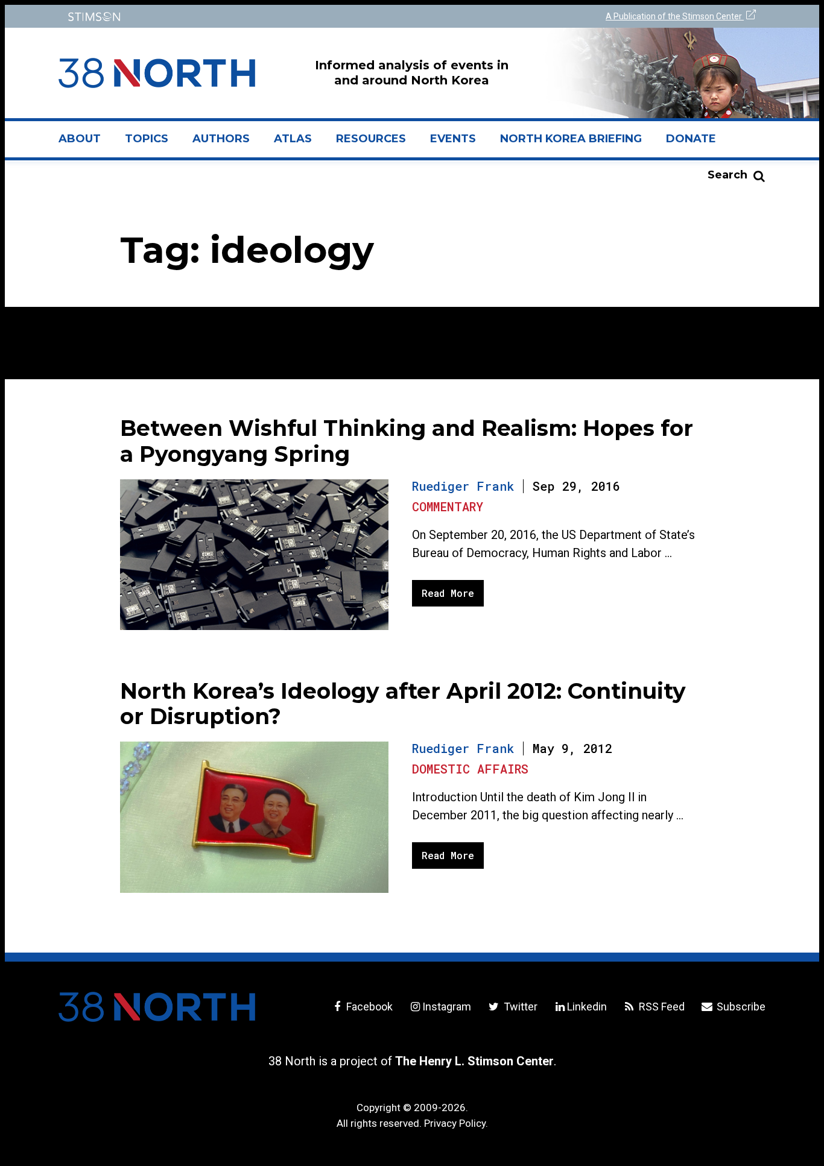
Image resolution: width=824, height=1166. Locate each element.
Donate (691, 138)
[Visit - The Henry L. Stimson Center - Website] (232, 16)
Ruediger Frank (463, 486)
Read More (448, 593)
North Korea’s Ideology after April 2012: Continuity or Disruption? (403, 704)
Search (727, 174)
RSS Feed (660, 1006)
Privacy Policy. (456, 1123)
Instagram (446, 1006)
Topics (146, 138)
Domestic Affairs (470, 769)
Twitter (519, 1006)
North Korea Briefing (571, 138)
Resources (371, 138)
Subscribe (739, 1006)
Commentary (447, 506)
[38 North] (157, 1007)
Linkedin (587, 1006)
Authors (221, 138)
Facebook (368, 1006)
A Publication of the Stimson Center (675, 16)
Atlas (293, 138)
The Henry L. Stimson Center (474, 1061)
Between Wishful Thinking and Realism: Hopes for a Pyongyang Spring (406, 441)
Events (453, 138)
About (86, 143)
